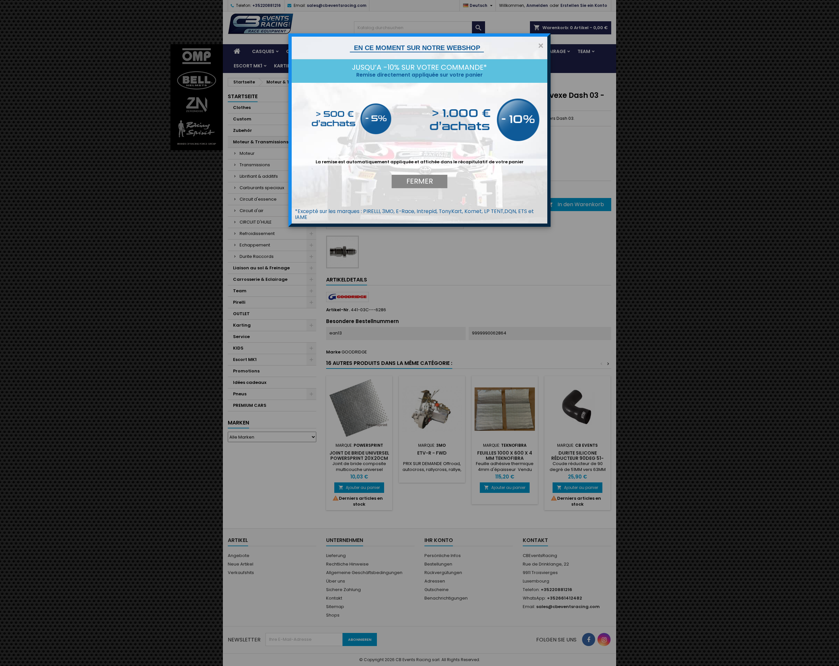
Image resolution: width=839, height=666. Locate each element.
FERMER (419, 181)
